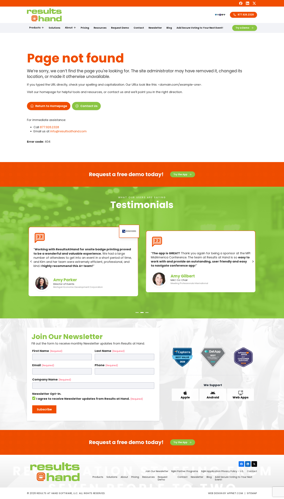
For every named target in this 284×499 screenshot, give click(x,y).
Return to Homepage (51, 106)
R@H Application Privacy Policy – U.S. (222, 471)
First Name (47, 351)
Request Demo (120, 27)
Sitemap (252, 493)
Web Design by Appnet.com (225, 493)
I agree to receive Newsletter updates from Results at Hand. (89, 399)
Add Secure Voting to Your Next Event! (200, 27)
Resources (100, 27)
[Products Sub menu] (42, 28)
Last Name (110, 351)
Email (43, 365)
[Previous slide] (31, 261)
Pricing (85, 27)
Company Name (51, 379)
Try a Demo (242, 27)
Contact (139, 27)
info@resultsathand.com (68, 131)
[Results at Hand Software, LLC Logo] (44, 14)
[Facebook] (241, 3)
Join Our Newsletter (156, 471)
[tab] (137, 312)
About (69, 27)
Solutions (54, 27)
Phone (106, 365)
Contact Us (88, 106)
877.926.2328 (246, 14)
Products (35, 27)
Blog (169, 27)
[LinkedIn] (247, 3)
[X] (254, 3)
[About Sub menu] (74, 28)
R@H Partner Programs (184, 471)
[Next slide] (253, 261)
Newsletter (155, 27)
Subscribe (44, 409)
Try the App (180, 174)
